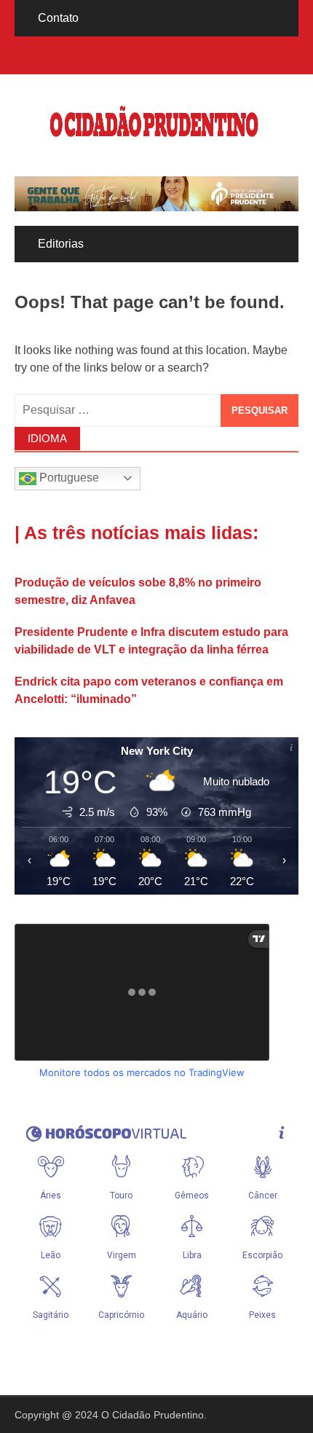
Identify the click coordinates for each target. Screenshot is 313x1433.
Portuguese (67, 477)
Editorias (61, 243)
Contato (58, 18)
